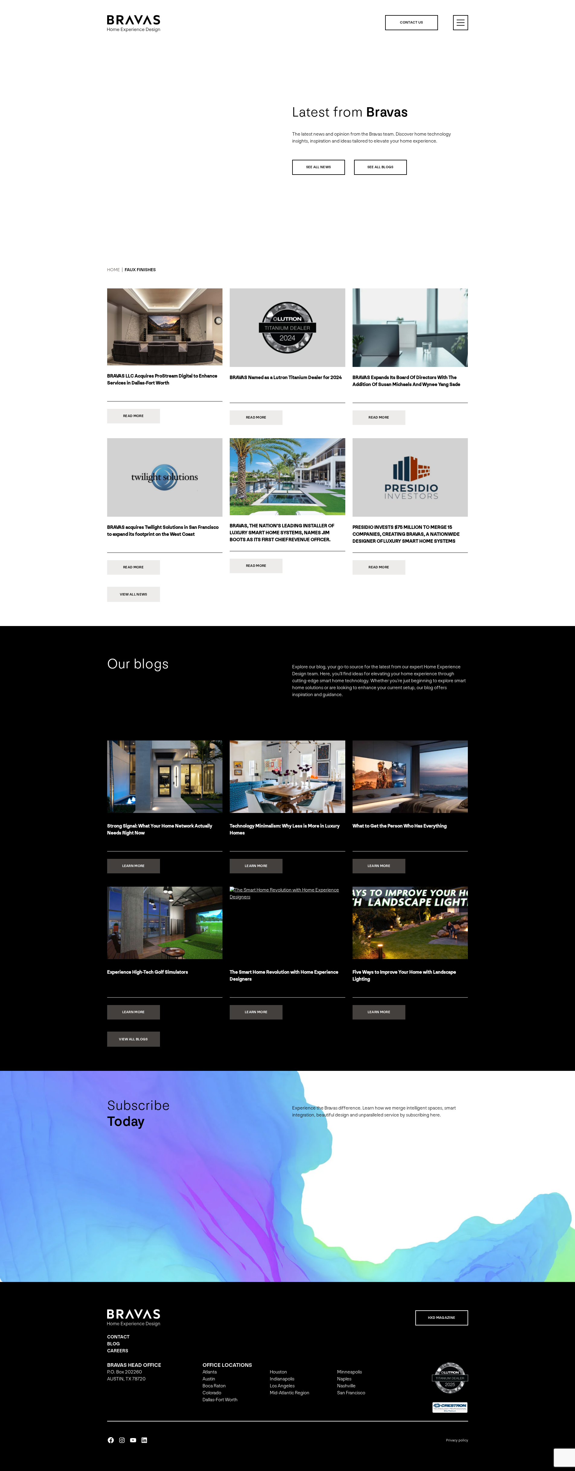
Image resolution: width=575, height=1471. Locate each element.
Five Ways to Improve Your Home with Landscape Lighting (404, 975)
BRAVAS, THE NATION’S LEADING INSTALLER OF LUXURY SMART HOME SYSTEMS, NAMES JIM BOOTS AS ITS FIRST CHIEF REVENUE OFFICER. (282, 533)
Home (113, 270)
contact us (411, 22)
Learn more (141, 868)
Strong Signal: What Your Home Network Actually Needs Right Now (159, 829)
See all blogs (380, 167)
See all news (318, 167)
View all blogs (133, 1039)
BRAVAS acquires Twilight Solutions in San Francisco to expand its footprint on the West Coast (163, 531)
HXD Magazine (441, 1317)
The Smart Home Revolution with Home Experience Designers (284, 975)
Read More (141, 418)
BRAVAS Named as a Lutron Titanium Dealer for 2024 (286, 378)
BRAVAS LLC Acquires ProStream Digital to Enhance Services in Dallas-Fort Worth (162, 379)
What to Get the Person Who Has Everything (400, 826)
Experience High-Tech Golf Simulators (147, 972)
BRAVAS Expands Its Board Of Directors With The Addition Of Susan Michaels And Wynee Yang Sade (406, 381)
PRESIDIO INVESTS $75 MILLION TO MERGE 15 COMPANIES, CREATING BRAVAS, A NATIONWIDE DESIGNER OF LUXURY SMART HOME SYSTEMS (406, 534)
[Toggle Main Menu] (460, 22)
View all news (133, 594)
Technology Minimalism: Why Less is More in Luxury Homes (285, 829)
